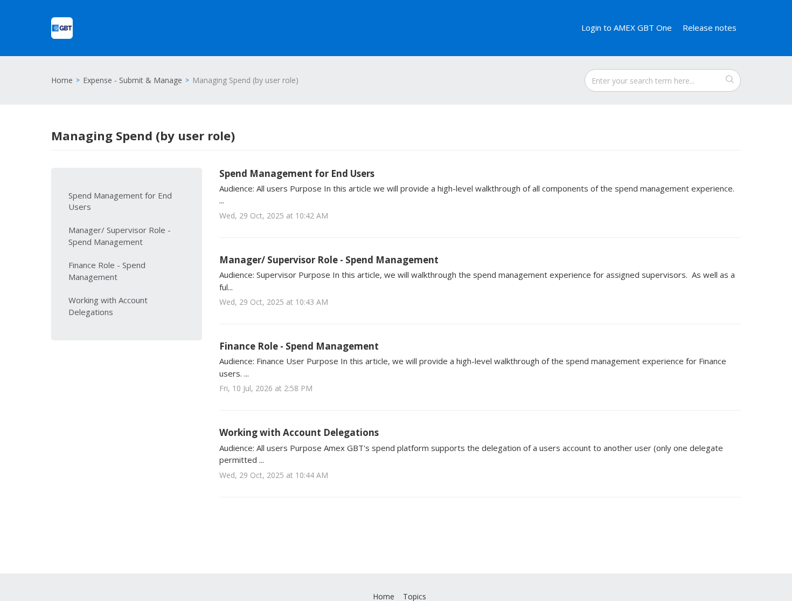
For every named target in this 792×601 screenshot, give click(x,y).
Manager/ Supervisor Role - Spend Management (119, 235)
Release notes (710, 27)
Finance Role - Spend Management (106, 270)
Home (62, 80)
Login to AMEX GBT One (626, 27)
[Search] (729, 80)
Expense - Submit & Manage (132, 80)
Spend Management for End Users (120, 201)
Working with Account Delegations (108, 306)
